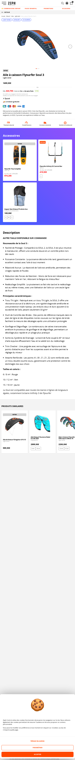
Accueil (3, 16)
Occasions (66, 8)
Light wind (17, 16)
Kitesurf (8, 16)
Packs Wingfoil (31, 8)
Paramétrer (37, 748)
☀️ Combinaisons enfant (10, 8)
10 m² (38, 448)
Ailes (12, 16)
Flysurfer (26, 20)
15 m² (67, 448)
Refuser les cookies (37, 741)
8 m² (33, 448)
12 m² (61, 448)
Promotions (48, 8)
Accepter (37, 754)
